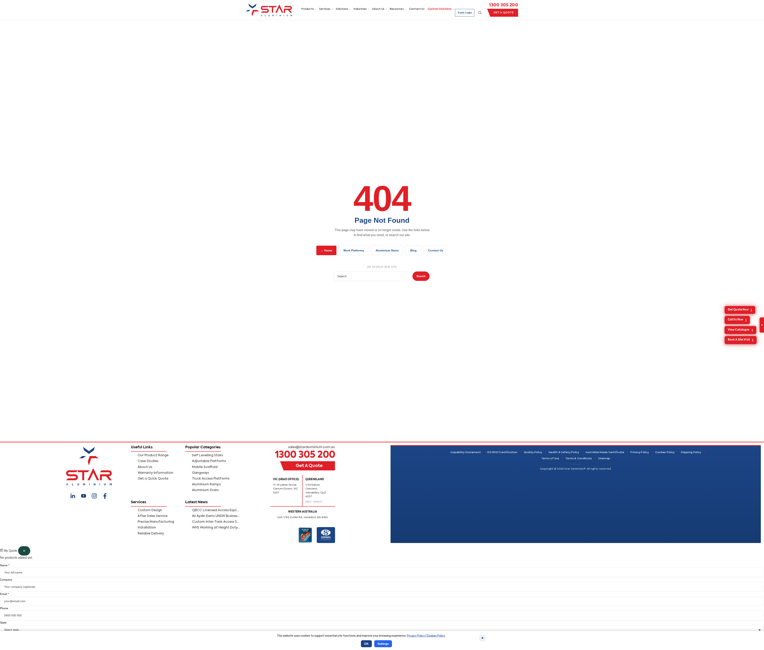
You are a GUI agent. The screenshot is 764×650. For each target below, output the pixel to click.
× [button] (482, 638)
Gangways (200, 473)
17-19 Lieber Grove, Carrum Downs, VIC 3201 (285, 489)
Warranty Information (155, 473)
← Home (326, 250)
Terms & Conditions (578, 458)
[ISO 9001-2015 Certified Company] (305, 535)
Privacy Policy (639, 452)
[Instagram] (94, 496)
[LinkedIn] (73, 496)
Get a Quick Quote (153, 478)
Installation (147, 527)
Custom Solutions (440, 9)
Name (4, 565)
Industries (360, 9)
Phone (4, 608)
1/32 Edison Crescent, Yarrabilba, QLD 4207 (315, 491)
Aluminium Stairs (387, 250)
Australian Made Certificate (605, 452)
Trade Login (465, 12)
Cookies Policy (665, 452)
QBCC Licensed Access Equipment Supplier (216, 510)
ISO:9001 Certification (502, 452)
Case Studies (148, 461)
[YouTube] (84, 496)
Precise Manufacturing (156, 522)
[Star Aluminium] (269, 10)
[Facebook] (105, 496)
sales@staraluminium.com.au (311, 447)
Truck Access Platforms (210, 478)
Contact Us (417, 9)
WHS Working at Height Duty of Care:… (216, 527)
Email (4, 594)
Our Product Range (153, 455)
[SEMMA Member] (326, 535)
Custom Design (150, 510)
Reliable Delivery (151, 533)
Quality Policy (533, 452)
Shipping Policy (691, 452)
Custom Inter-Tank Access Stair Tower (216, 522)
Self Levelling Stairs (207, 455)
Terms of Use (550, 458)
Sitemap (604, 458)
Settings (383, 643)
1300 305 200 (503, 5)
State (3, 622)
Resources (397, 9)
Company (6, 579)
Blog (413, 250)
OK (366, 643)
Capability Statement (465, 452)
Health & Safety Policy (564, 452)
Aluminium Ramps (206, 484)
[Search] (480, 13)
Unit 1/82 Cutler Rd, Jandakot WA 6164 (302, 517)
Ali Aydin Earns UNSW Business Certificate (216, 516)
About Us (378, 9)
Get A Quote (503, 12)
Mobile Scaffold (204, 467)
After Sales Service (153, 516)
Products (307, 9)
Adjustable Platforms (209, 461)
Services (324, 9)
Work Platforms (353, 250)
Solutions (342, 9)
